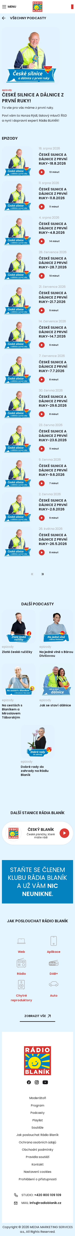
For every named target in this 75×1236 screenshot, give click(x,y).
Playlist (37, 1120)
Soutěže (37, 1127)
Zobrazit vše (35, 1016)
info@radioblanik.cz (45, 1203)
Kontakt (38, 1164)
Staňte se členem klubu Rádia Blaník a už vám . (37, 881)
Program (37, 1105)
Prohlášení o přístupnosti (38, 1179)
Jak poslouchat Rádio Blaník (37, 1135)
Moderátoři (37, 1098)
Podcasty (37, 1113)
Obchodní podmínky (37, 1149)
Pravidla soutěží (37, 1157)
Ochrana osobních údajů (37, 1142)
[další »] (42, 574)
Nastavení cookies (37, 1171)
